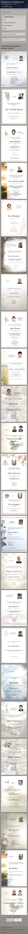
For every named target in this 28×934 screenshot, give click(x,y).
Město (3, 14)
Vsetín (4, 28)
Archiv (10, 6)
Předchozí (10, 920)
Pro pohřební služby (19, 929)
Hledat (3, 37)
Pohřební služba (6, 31)
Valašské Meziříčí (7, 25)
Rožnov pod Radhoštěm (9, 22)
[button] (14, 69)
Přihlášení (3, 932)
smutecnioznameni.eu (12, 2)
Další (18, 920)
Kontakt (11, 929)
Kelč (4, 19)
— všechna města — (8, 17)
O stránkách (5, 6)
